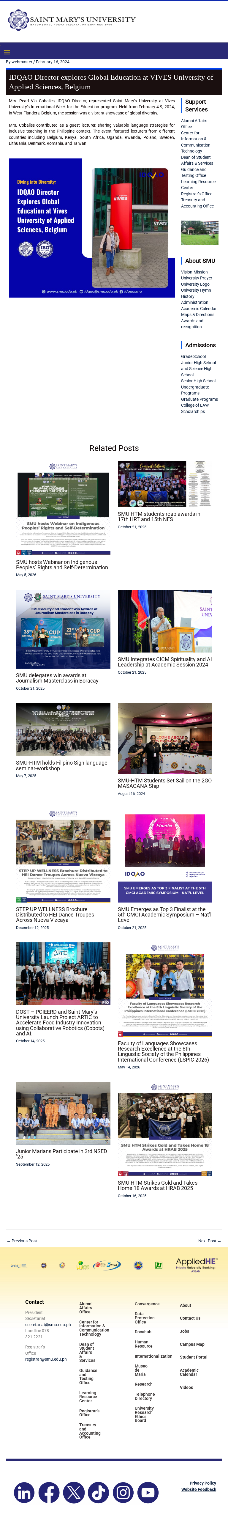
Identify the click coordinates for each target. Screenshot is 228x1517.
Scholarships (193, 411)
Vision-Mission (194, 272)
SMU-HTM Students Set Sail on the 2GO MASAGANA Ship (165, 783)
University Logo (195, 284)
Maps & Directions (197, 314)
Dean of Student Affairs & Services (87, 1352)
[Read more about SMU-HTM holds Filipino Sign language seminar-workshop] (63, 729)
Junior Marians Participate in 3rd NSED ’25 (61, 1154)
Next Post (209, 1240)
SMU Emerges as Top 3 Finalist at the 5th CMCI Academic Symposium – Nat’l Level (164, 914)
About (185, 1305)
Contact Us (190, 1318)
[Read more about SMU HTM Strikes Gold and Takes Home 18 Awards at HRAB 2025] (165, 1128)
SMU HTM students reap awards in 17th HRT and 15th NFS (159, 516)
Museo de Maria (141, 1370)
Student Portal (194, 1357)
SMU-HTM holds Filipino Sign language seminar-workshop (61, 765)
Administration (194, 302)
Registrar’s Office (196, 193)
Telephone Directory (145, 1396)
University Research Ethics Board (144, 1414)
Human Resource (144, 1344)
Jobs (184, 1331)
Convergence (147, 1303)
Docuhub (143, 1331)
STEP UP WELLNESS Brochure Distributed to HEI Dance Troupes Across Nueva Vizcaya (55, 914)
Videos (186, 1387)
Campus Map (192, 1344)
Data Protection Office (145, 1317)
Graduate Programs (199, 399)
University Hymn (196, 290)
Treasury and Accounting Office (90, 1430)
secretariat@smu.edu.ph (48, 1324)
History (187, 296)
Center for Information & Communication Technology (93, 1328)
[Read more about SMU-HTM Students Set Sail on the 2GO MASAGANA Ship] (165, 738)
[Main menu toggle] (7, 52)
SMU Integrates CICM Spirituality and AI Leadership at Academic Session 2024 (165, 662)
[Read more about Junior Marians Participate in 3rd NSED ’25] (63, 1113)
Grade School (193, 356)
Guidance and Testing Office (88, 1376)
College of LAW (195, 405)
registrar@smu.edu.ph (46, 1359)
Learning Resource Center (88, 1396)
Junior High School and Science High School (198, 368)
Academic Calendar (199, 308)
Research (144, 1384)
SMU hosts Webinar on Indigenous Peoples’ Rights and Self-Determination (62, 564)
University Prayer (196, 278)
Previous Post (22, 1240)
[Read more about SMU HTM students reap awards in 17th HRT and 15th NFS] (165, 483)
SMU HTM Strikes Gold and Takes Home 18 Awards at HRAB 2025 (157, 1185)
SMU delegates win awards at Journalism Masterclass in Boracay (57, 678)
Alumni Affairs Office (86, 1307)
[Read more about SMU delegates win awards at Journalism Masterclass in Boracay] (63, 628)
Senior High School (198, 380)
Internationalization (149, 1356)
